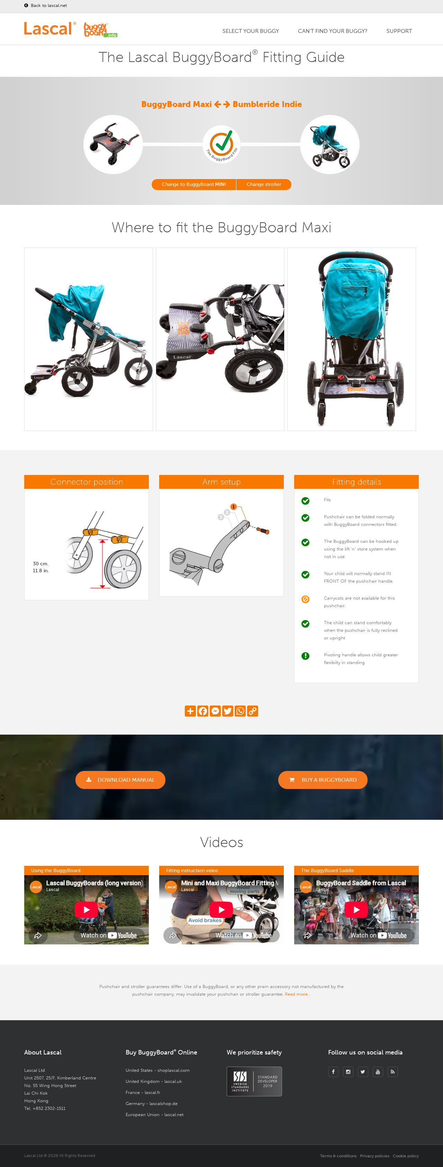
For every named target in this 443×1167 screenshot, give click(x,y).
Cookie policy (406, 1155)
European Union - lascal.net (154, 1114)
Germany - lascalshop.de (152, 1103)
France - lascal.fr (143, 1092)
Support (399, 31)
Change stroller (264, 184)
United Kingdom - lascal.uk (154, 1081)
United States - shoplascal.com (158, 1070)
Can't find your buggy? (333, 31)
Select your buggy (251, 31)
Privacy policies (374, 1155)
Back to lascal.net (48, 5)
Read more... (298, 994)
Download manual (126, 779)
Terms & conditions (338, 1155)
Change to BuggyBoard (194, 184)
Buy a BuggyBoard (328, 779)
